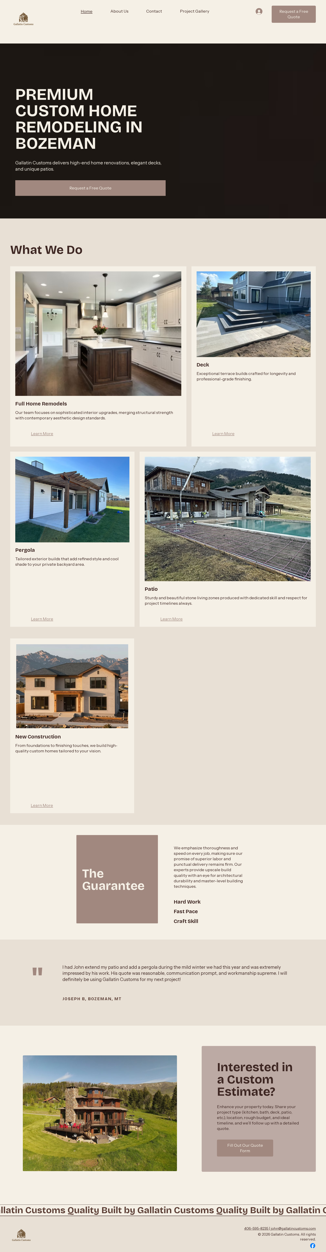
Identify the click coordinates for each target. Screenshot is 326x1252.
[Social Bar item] (312, 1245)
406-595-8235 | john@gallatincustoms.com (280, 1228)
